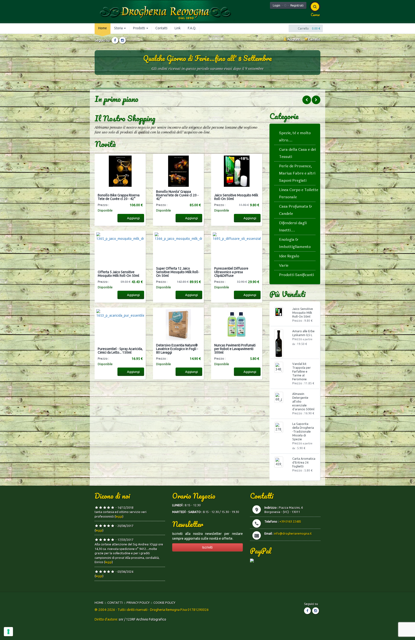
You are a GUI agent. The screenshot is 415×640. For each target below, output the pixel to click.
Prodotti (139, 28)
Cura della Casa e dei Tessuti (297, 153)
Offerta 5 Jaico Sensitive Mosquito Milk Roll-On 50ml (118, 274)
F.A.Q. (192, 28)
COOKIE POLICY (164, 602)
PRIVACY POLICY (138, 602)
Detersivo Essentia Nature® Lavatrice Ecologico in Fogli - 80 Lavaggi (177, 349)
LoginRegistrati (288, 5)
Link (178, 28)
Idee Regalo (289, 256)
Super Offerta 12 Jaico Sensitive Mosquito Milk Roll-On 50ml (177, 272)
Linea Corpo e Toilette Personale (298, 193)
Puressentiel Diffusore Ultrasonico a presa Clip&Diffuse (231, 272)
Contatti (161, 28)
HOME (99, 602)
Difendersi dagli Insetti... (293, 226)
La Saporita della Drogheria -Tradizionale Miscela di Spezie (303, 431)
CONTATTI (115, 602)
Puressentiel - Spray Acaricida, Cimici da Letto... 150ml (120, 350)
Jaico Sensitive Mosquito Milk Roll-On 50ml (236, 197)
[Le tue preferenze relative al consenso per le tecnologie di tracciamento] (8, 631)
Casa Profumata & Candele (295, 210)
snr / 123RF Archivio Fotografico (142, 619)
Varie (283, 265)
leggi (119, 516)
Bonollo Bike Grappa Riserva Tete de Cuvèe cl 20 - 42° (119, 197)
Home (102, 28)
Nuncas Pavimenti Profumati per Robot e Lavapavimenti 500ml (235, 349)
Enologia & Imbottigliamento (295, 243)
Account (293, 39)
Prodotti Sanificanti (296, 275)
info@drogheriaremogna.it (293, 533)
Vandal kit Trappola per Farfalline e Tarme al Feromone (301, 371)
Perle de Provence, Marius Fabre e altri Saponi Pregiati (297, 173)
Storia (118, 28)
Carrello (314, 39)
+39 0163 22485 (290, 521)
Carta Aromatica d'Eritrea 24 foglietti (303, 462)
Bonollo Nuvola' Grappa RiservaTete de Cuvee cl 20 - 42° (177, 195)
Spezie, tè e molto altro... (295, 136)
